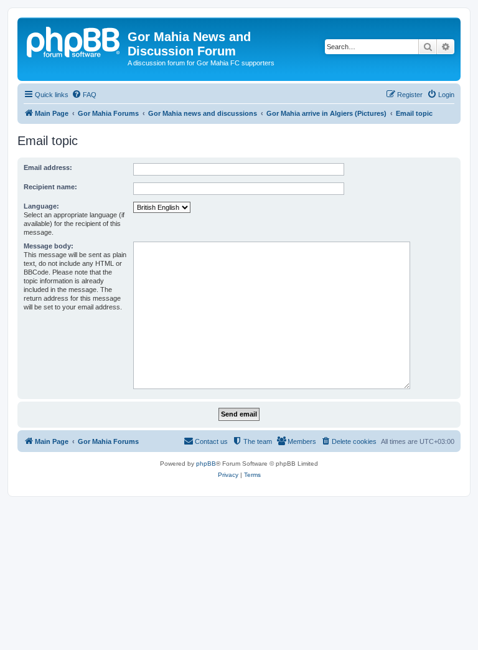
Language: (41, 206)
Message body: (48, 246)
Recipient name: (50, 187)
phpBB (206, 463)
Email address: (48, 167)
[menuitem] (84, 94)
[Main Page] (74, 40)
